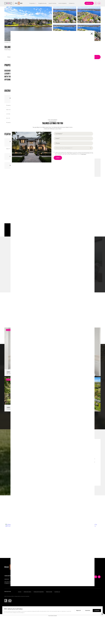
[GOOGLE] (99, 576)
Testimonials (49, 591)
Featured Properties (39, 591)
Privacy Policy (83, 154)
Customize (87, 610)
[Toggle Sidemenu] (99, 3)
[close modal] (91, 33)
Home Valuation (62, 3)
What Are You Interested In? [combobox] (64, 148)
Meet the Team (27, 591)
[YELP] (95, 576)
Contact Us (71, 3)
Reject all (78, 610)
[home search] (95, 3)
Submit (58, 157)
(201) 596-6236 (7, 581)
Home (19, 591)
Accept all (96, 610)
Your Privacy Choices (52, 615)
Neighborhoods (42, 3)
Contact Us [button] (57, 591)
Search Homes (52, 3)
